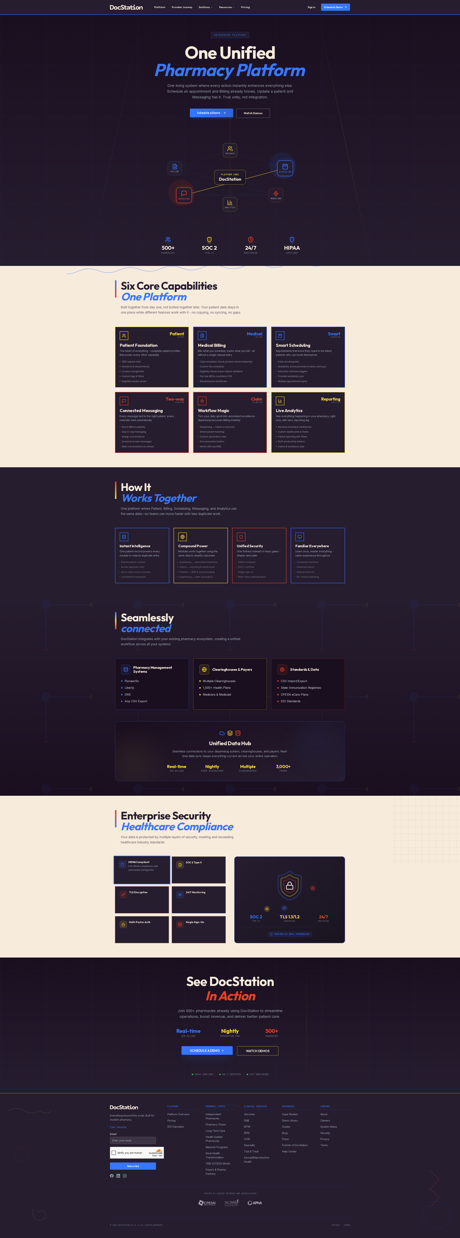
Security (325, 1132)
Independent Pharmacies (213, 1116)
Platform (159, 7)
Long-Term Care (215, 1130)
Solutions (204, 7)
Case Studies (290, 1114)
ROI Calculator (175, 1126)
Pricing (245, 7)
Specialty (249, 1145)
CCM (247, 1139)
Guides (286, 1126)
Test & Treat (251, 1151)
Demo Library (290, 1120)
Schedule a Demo (208, 113)
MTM (247, 1126)
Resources (225, 7)
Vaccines (249, 1114)
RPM (246, 1132)
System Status (328, 1126)
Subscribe (133, 1166)
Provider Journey (182, 7)
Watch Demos (253, 113)
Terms (324, 1145)
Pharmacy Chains (216, 1124)
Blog (285, 1132)
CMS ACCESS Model (218, 1163)
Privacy (324, 1139)
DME (246, 1120)
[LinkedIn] (118, 1176)
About (323, 1114)
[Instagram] (124, 1176)
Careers (325, 1120)
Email (113, 1134)
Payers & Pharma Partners (216, 1171)
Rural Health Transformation (215, 1155)
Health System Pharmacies (214, 1138)
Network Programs (217, 1147)
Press (285, 1139)
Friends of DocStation (295, 1145)
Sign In (311, 7)
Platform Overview (178, 1114)
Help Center (289, 1151)
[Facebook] (112, 1176)
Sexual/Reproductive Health (256, 1159)
